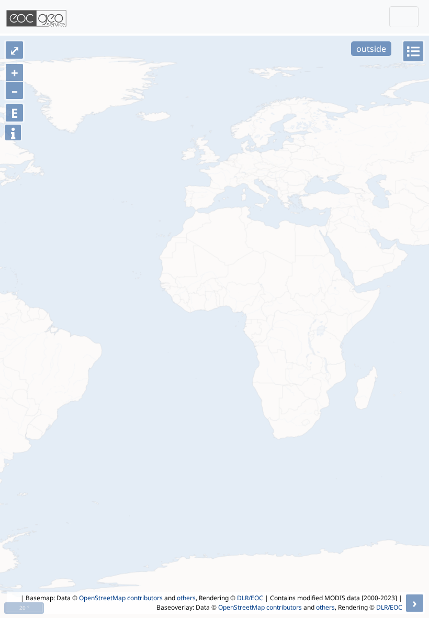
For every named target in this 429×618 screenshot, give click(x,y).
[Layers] (413, 51)
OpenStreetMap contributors (121, 597)
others (186, 597)
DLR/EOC (250, 597)
